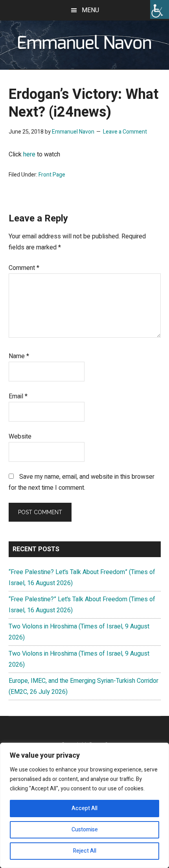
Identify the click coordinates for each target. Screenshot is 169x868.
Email (18, 396)
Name (19, 356)
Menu (90, 10)
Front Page (52, 175)
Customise (85, 829)
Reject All (84, 851)
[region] (84, 805)
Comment (24, 268)
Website (20, 436)
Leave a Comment (125, 132)
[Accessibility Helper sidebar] (159, 9)
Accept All (84, 808)
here (29, 154)
